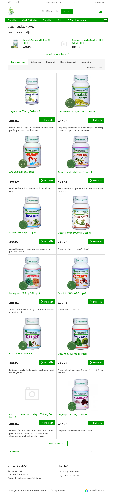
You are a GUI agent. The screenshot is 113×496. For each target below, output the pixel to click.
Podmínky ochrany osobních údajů (24, 478)
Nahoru (16, 451)
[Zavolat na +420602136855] (12, 2)
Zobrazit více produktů (55, 54)
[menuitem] (12, 20)
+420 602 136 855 (71, 475)
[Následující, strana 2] (97, 451)
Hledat (67, 11)
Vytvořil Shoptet (97, 490)
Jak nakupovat (53, 2)
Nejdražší (50, 62)
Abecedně (86, 62)
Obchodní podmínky (18, 474)
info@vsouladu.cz (71, 471)
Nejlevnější (36, 62)
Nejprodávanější (68, 62)
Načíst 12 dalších (56, 443)
